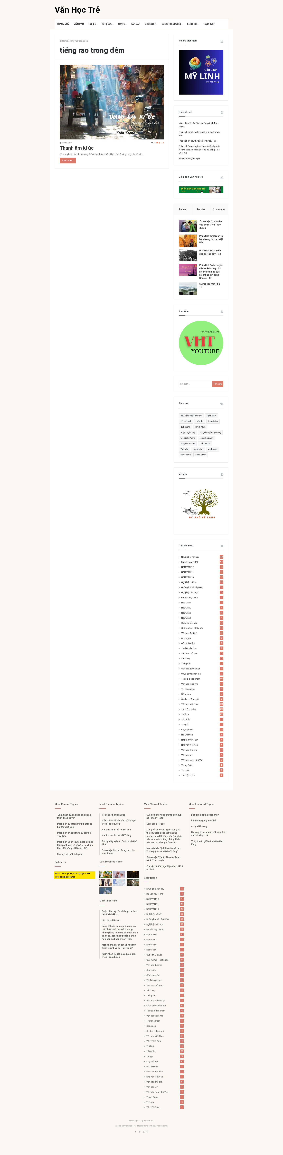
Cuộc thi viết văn (189, 623)
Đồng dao (186, 694)
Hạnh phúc (211, 416)
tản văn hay (198, 449)
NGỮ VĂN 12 (187, 567)
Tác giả (92, 24)
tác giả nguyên (206, 438)
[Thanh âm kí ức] (112, 102)
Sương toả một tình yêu (189, 158)
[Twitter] (140, 1132)
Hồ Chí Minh (187, 734)
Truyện (121, 24)
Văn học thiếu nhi (189, 684)
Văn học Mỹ (186, 755)
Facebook (192, 24)
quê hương (185, 427)
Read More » (68, 160)
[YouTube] (143, 1132)
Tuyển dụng (209, 24)
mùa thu (200, 421)
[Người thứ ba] (119, 874)
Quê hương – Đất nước (192, 628)
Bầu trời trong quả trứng (191, 416)
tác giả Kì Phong (188, 438)
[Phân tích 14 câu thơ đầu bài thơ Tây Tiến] (188, 255)
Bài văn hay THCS (189, 597)
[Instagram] (147, 1132)
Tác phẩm (107, 24)
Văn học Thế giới (189, 750)
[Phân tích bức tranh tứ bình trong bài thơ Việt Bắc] (188, 241)
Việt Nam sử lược (189, 653)
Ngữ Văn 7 (186, 607)
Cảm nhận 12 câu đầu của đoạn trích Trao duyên (211, 224)
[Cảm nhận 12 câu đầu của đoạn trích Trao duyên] (188, 226)
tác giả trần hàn (188, 443)
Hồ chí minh (186, 421)
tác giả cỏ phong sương (210, 432)
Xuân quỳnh (200, 455)
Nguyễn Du (213, 421)
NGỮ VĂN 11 (187, 572)
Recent (183, 209)
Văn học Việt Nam (189, 704)
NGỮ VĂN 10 (187, 577)
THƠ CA (185, 714)
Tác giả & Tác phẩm (190, 678)
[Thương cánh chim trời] (105, 890)
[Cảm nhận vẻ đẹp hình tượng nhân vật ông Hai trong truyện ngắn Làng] (105, 874)
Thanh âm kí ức (77, 148)
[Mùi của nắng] (119, 882)
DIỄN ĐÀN (79, 24)
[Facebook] (136, 1132)
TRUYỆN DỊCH (188, 775)
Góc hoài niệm (188, 643)
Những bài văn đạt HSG (192, 587)
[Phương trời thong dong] (133, 874)
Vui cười (185, 770)
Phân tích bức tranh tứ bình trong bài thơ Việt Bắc (211, 239)
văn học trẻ (186, 455)
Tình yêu (184, 449)
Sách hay (185, 658)
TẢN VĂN (135, 24)
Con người (186, 638)
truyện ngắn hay (188, 432)
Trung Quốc (187, 765)
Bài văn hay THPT (189, 562)
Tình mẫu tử (204, 443)
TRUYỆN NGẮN (188, 709)
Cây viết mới (187, 729)
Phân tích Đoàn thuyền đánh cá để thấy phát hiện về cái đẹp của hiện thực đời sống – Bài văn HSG (199, 149)
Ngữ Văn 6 (186, 618)
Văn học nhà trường (171, 24)
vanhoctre (212, 449)
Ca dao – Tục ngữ (190, 699)
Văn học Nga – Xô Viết (192, 760)
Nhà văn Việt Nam (189, 745)
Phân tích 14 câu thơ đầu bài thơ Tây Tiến (198, 141)
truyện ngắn (200, 427)
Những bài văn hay (190, 557)
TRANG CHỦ (63, 24)
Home (65, 41)
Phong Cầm (66, 143)
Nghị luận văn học (189, 592)
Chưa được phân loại (191, 673)
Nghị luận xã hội (188, 582)
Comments (219, 209)
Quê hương (150, 24)
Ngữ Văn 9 (186, 602)
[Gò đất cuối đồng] (133, 882)
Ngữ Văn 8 (186, 612)
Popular (201, 209)
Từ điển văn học (189, 648)
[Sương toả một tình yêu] (188, 288)
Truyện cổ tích (188, 689)
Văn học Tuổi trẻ (189, 633)
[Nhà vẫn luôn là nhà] (105, 882)
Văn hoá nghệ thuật (190, 668)
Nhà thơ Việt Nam (189, 739)
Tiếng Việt (186, 663)
